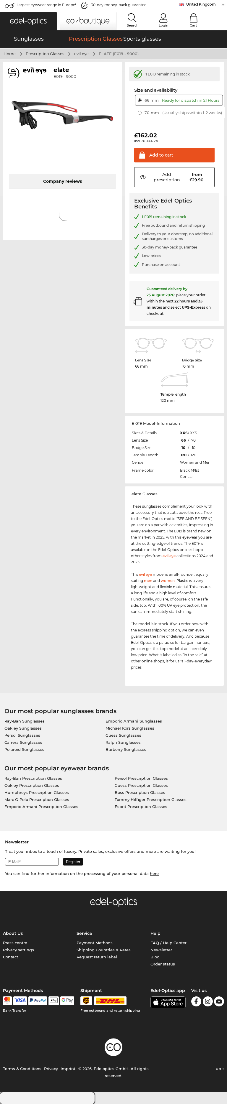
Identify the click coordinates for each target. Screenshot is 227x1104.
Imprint (68, 1068)
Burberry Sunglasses (126, 749)
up (219, 1068)
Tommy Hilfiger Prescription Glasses (151, 799)
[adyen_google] (67, 1000)
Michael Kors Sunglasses (130, 728)
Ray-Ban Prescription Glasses (33, 778)
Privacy (51, 1068)
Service (84, 933)
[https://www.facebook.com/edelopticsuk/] (196, 1002)
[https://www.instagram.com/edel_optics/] (208, 1002)
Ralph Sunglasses (123, 742)
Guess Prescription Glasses (141, 785)
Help (155, 933)
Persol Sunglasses (22, 735)
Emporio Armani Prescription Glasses (41, 806)
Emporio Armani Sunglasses (134, 721)
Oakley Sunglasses (23, 728)
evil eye (81, 53)
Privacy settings (18, 949)
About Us (13, 933)
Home (10, 53)
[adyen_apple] (53, 1000)
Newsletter (161, 949)
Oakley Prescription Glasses (31, 785)
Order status (162, 964)
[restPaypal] (37, 1000)
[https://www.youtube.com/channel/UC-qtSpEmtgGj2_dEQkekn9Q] (219, 1002)
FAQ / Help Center (168, 942)
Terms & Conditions (22, 1068)
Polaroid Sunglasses (24, 749)
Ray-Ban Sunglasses (24, 721)
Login (163, 25)
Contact (10, 957)
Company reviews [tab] (62, 181)
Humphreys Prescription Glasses (36, 792)
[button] (28, 21)
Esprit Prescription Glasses (141, 806)
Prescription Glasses (45, 53)
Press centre (15, 942)
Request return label (97, 957)
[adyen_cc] (7, 1000)
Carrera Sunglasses (23, 742)
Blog (155, 957)
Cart (193, 25)
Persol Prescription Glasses (141, 778)
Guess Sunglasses (123, 735)
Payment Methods (95, 942)
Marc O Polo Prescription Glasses (36, 799)
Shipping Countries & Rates (104, 949)
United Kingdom (201, 4)
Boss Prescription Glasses (140, 792)
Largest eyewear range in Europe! (46, 5)
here (154, 873)
